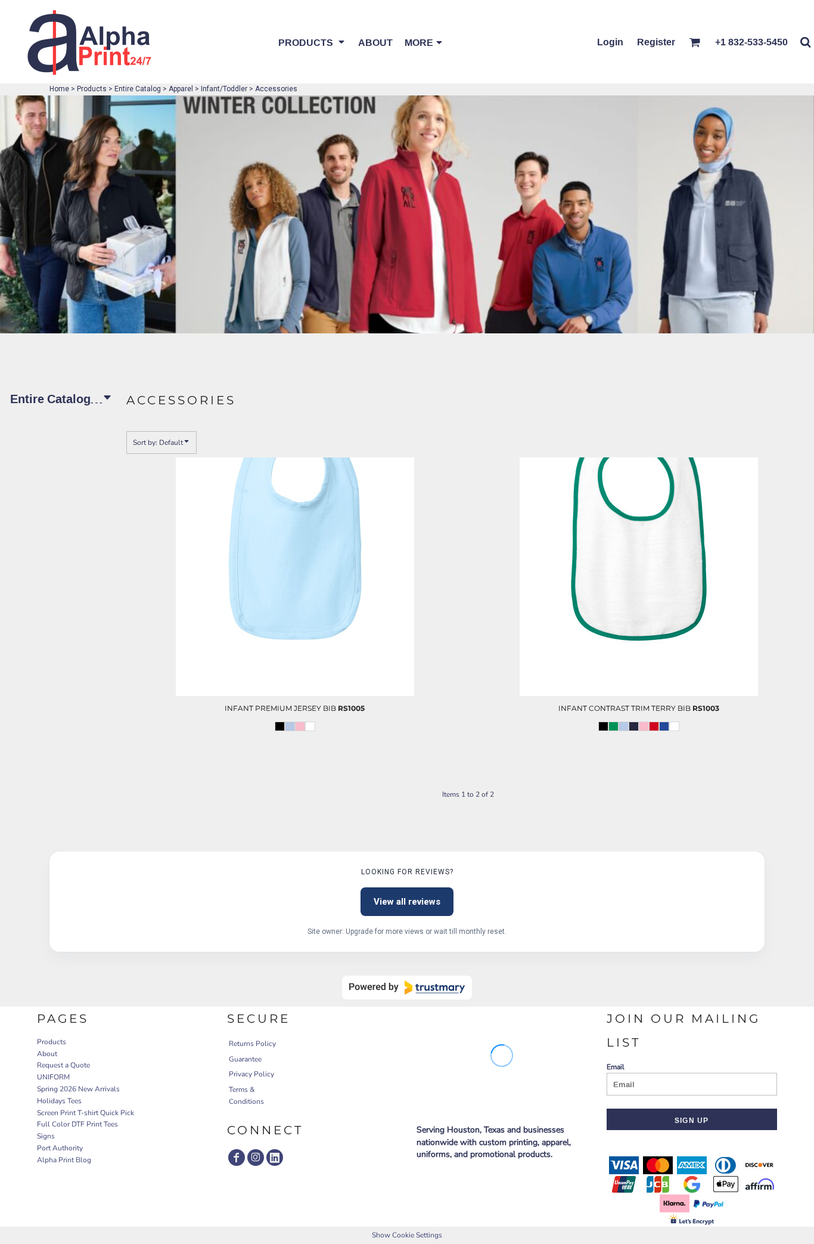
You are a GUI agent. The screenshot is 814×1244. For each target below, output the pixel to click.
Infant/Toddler (224, 89)
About (47, 1054)
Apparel (181, 89)
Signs (46, 1136)
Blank (274, 771)
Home (59, 89)
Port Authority (60, 1148)
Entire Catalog (137, 89)
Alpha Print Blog (64, 1160)
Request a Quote (63, 1065)
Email (616, 1067)
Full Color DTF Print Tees (77, 1124)
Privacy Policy (251, 1074)
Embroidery (272, 736)
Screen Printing (273, 748)
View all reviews (407, 901)
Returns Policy (252, 1043)
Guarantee (245, 1059)
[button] (312, 41)
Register (656, 42)
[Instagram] (255, 1157)
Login (610, 42)
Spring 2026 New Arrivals (78, 1089)
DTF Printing (271, 760)
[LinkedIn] (274, 1157)
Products (92, 89)
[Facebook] (236, 1157)
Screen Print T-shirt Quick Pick (85, 1113)
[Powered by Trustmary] (407, 987)
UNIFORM (53, 1077)
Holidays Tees (59, 1101)
